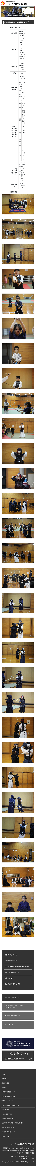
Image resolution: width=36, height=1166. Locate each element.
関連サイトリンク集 (7, 1100)
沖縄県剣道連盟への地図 (12, 984)
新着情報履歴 (9, 978)
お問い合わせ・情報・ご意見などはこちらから (14, 1006)
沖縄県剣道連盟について (8, 1092)
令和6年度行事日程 (7, 1114)
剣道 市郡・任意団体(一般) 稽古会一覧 (17, 966)
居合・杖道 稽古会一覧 (12, 972)
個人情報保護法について (12, 1016)
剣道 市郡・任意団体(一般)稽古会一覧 (12, 1123)
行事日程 (4, 1078)
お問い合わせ (5, 1109)
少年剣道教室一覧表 (11, 960)
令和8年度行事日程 (11, 955)
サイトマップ (9, 1025)
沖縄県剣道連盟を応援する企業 (10, 1105)
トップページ (5, 1074)
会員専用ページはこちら (12, 997)
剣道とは (4, 1087)
